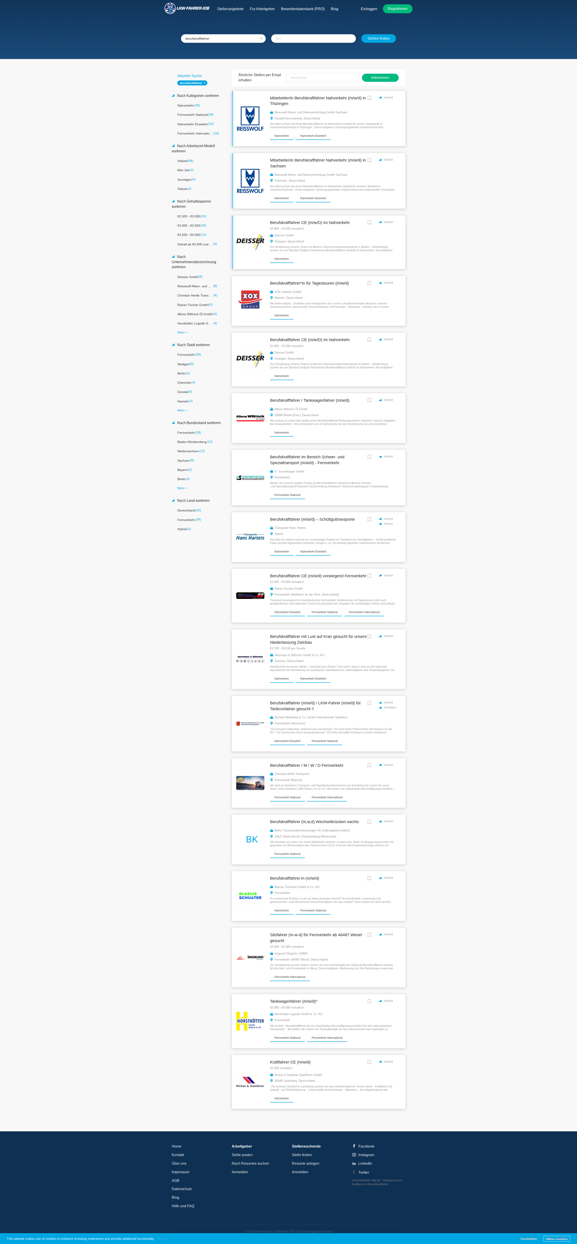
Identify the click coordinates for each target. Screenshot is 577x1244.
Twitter (363, 1172)
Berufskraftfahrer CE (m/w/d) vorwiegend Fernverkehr (318, 576)
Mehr (181, 332)
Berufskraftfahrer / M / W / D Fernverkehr (306, 765)
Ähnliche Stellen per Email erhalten (259, 77)
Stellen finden (379, 38)
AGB (175, 1180)
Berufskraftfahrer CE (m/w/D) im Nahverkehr (310, 222)
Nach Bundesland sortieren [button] (198, 423)
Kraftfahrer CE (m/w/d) (290, 1062)
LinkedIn (365, 1163)
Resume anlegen (305, 1163)
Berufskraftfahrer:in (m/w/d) (294, 878)
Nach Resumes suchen (250, 1163)
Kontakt (178, 1155)
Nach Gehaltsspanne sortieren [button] (191, 203)
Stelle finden (302, 1155)
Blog (175, 1197)
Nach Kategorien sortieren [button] (197, 96)
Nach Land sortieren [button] (193, 500)
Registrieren (398, 9)
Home (176, 1146)
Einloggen (369, 9)
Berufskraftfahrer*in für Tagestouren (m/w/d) (309, 283)
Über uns (179, 1163)
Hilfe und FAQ (183, 1206)
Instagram (366, 1155)
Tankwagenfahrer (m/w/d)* (293, 1001)
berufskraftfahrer (191, 83)
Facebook (366, 1146)
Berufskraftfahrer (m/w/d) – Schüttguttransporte (312, 519)
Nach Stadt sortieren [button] (193, 345)
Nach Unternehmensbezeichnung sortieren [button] (194, 262)
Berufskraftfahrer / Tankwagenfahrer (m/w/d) (309, 400)
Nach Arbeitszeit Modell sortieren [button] (193, 148)
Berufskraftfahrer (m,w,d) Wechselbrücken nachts (314, 821)
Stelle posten (242, 1155)
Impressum (180, 1172)
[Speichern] (369, 98)
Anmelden (240, 1172)
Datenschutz (182, 1189)
